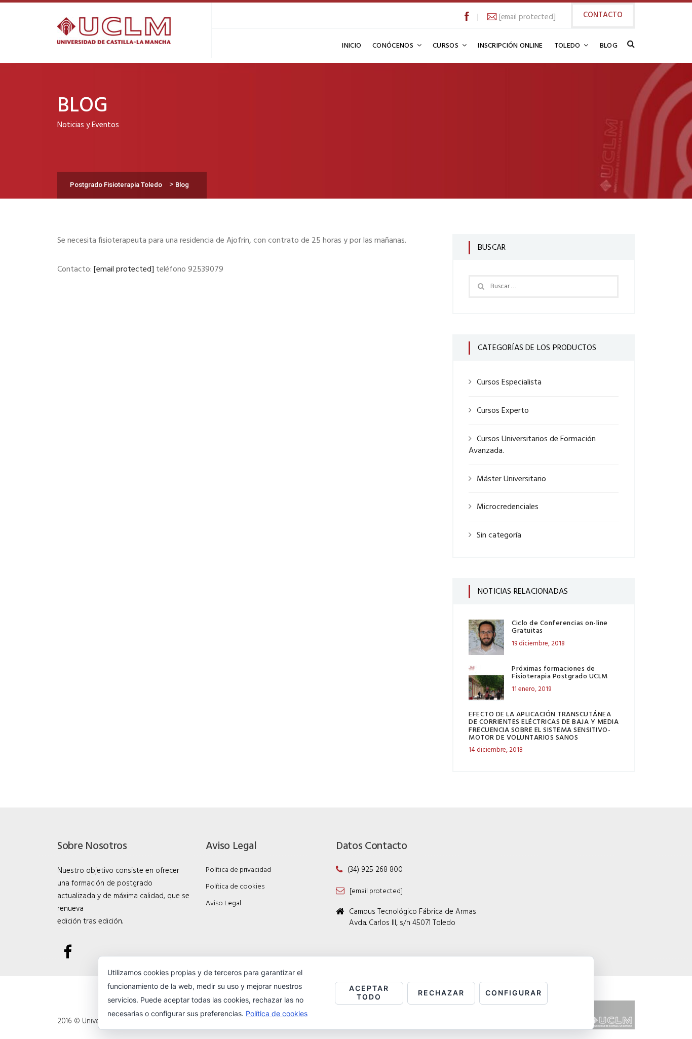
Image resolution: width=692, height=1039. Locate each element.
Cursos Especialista (509, 382)
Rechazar (441, 992)
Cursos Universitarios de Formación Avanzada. (532, 445)
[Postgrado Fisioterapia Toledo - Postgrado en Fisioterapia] (114, 30)
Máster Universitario (511, 479)
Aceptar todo (369, 992)
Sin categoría (499, 535)
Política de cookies (235, 887)
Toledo (567, 46)
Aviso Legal (223, 903)
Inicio (351, 46)
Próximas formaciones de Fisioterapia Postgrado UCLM (560, 672)
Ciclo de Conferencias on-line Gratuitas (560, 627)
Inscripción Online (510, 46)
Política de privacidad (238, 870)
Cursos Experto (503, 410)
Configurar (513, 992)
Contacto (603, 15)
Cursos (445, 46)
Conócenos (392, 46)
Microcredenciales (508, 507)
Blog (609, 46)
